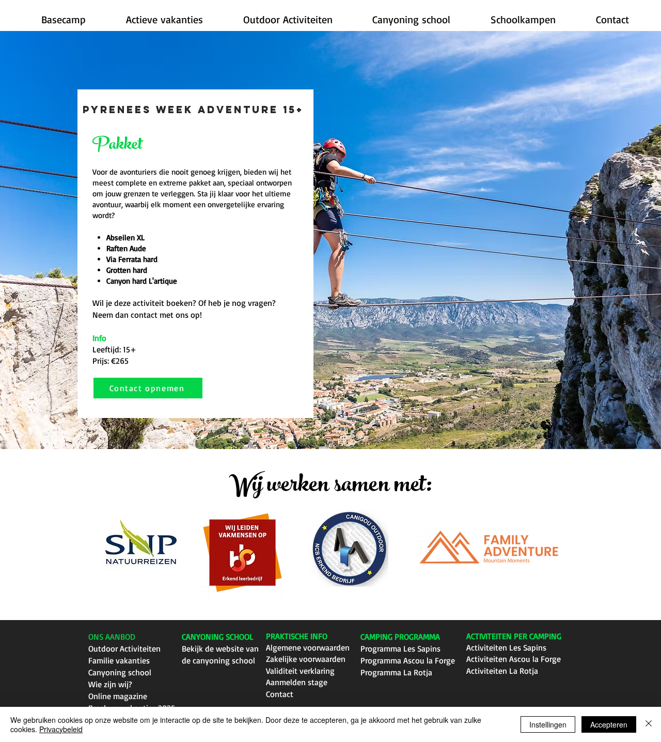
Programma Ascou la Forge (407, 660)
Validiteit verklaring (300, 671)
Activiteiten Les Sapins (506, 647)
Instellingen (547, 724)
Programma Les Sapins (400, 648)
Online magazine (117, 696)
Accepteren (608, 724)
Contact (279, 694)
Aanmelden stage (296, 682)
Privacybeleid (61, 729)
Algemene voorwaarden (308, 647)
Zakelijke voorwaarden (305, 659)
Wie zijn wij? (110, 684)
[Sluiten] (648, 724)
